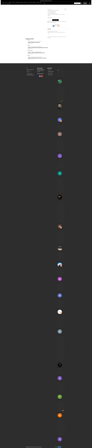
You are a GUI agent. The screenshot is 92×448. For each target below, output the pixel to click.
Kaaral (6, 2)
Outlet (27, 2)
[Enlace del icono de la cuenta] (89, 3)
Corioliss (3, 2)
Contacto (41, 2)
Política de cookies (50, 74)
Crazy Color (30, 2)
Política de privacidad (50, 71)
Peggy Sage (10, 2)
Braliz (13, 2)
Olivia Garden (33, 2)
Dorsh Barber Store (17, 2)
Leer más (59, 103)
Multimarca (25, 2)
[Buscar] (81, 3)
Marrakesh (22, 2)
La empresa (37, 2)
